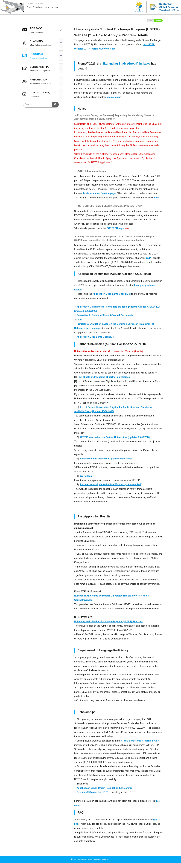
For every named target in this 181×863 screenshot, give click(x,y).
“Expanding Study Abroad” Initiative (126, 63)
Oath (79, 319)
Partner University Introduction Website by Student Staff (110, 484)
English (158, 20)
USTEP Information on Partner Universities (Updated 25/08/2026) (115, 437)
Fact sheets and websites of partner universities (104, 377)
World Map (86, 476)
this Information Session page (99, 193)
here (156, 197)
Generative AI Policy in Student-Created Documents (105, 315)
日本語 (151, 20)
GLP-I (149, 258)
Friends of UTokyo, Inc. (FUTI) (93, 792)
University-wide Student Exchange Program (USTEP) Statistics (108, 621)
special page (113, 97)
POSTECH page (115, 228)
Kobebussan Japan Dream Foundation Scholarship (104, 788)
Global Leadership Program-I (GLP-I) (141, 740)
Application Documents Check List (111, 294)
